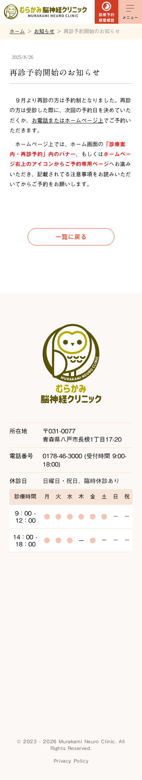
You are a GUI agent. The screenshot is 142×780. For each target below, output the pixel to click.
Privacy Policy (71, 760)
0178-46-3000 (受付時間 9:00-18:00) (85, 460)
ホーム (17, 31)
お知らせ (44, 31)
